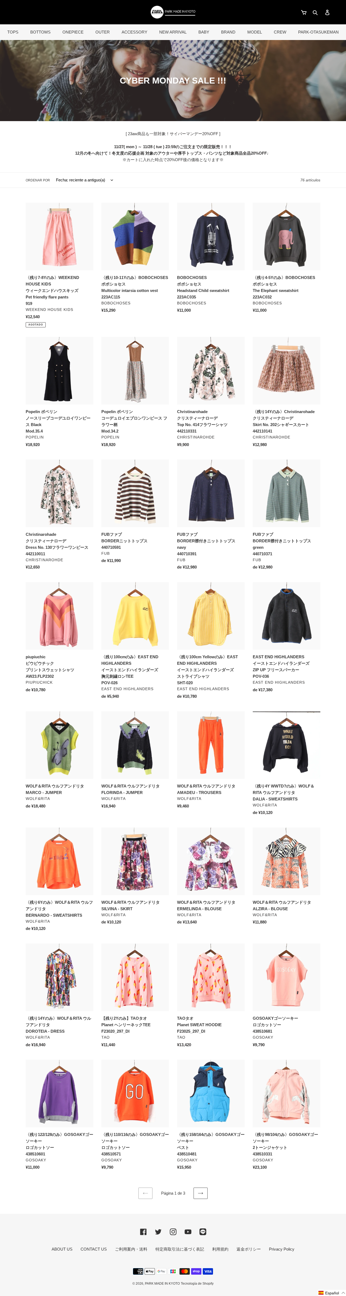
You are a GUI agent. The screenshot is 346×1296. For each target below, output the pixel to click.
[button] (332, 1293)
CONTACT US (94, 1249)
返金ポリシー (249, 1249)
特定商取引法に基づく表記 (179, 1249)
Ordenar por (38, 180)
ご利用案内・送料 (131, 1249)
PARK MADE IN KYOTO (162, 1283)
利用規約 (220, 1249)
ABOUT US (62, 1249)
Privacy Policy (281, 1249)
